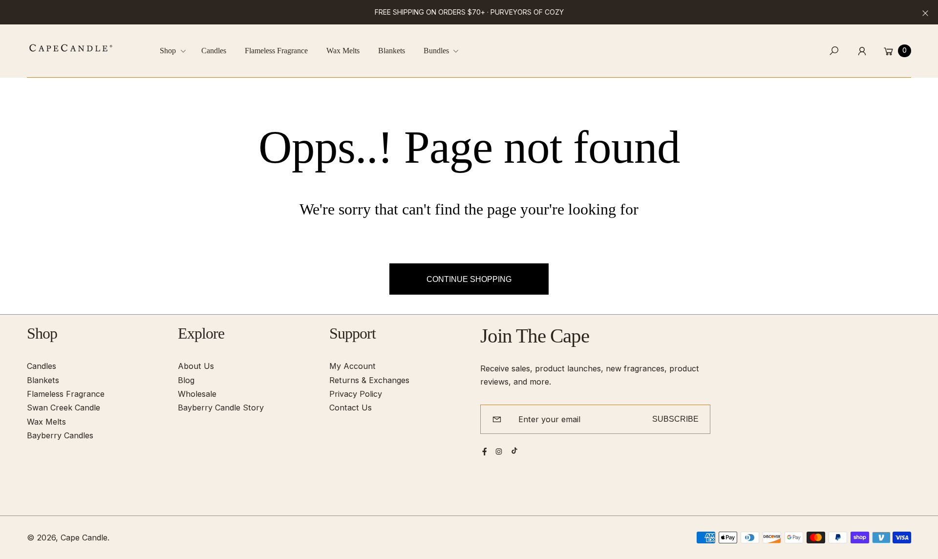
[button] (176, 51)
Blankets (43, 380)
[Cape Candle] (71, 48)
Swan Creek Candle (63, 407)
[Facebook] (484, 451)
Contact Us (350, 407)
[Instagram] (498, 451)
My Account (352, 366)
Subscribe (675, 418)
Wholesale (197, 394)
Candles (41, 366)
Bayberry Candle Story (221, 407)
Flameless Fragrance (66, 394)
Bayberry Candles (60, 435)
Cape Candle (84, 537)
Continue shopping (469, 279)
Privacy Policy (355, 394)
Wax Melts (46, 422)
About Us (196, 366)
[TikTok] (514, 450)
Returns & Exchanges (369, 380)
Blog (186, 380)
